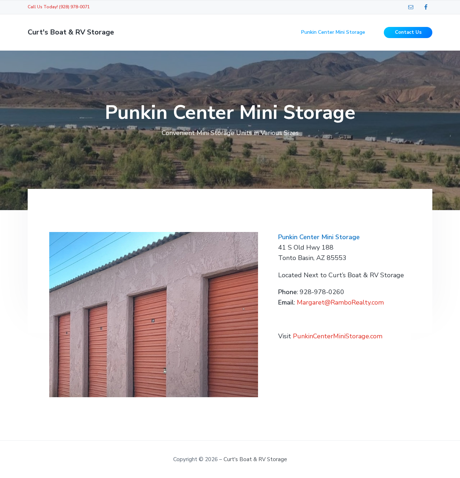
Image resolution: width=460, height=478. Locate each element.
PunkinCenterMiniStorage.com (337, 336)
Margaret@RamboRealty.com (340, 302)
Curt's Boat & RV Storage (71, 32)
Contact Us (408, 32)
